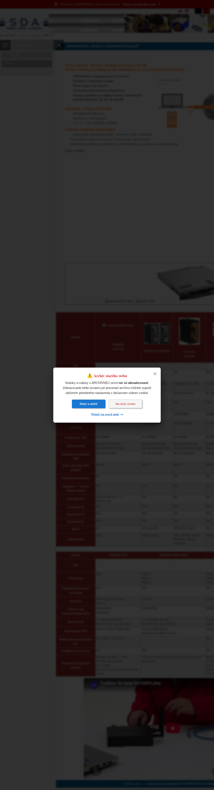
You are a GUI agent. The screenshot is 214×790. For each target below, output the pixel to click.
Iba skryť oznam (125, 403)
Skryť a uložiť (89, 403)
